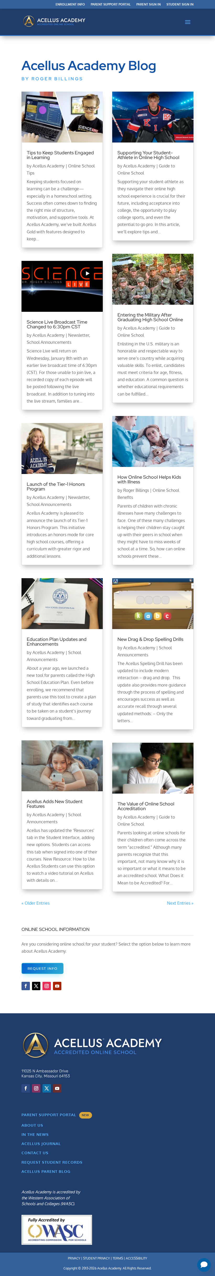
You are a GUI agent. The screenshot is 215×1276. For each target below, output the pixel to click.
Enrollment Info (70, 4)
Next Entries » (180, 903)
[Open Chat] (204, 1265)
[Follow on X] (36, 986)
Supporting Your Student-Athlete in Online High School (148, 155)
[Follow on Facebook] (26, 986)
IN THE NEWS (35, 1134)
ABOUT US (32, 1125)
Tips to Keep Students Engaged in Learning (60, 155)
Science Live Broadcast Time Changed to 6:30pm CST (57, 324)
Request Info (42, 968)
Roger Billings (136, 490)
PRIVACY (74, 1258)
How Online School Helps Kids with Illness (149, 479)
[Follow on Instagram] (46, 986)
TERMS (118, 1258)
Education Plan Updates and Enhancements (57, 641)
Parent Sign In (148, 4)
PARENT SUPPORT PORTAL (55, 1114)
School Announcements (49, 342)
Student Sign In (180, 4)
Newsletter (78, 335)
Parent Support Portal (111, 4)
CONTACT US (35, 1152)
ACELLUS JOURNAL (41, 1143)
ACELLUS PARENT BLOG (46, 1171)
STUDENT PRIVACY (96, 1258)
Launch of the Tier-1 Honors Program (56, 486)
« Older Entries (36, 903)
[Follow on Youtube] (57, 986)
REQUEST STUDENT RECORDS (52, 1162)
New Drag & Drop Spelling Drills (150, 639)
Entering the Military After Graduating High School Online (150, 317)
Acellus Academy (48, 165)
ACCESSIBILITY (136, 1258)
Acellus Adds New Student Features (55, 803)
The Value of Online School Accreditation (145, 806)
